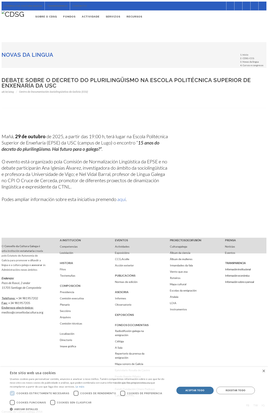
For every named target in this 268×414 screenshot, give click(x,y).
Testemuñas (67, 275)
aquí (121, 199)
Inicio (245, 54)
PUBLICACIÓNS (125, 275)
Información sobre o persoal (239, 281)
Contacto (79, 5)
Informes (120, 298)
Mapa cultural (178, 284)
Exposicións (122, 252)
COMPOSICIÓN (70, 285)
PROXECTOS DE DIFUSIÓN (185, 240)
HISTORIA (66, 263)
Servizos (113, 16)
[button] (90, 409)
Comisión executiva (72, 298)
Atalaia (174, 296)
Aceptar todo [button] (195, 390)
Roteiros (175, 278)
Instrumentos (178, 309)
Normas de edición (126, 281)
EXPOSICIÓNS (124, 314)
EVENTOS (121, 240)
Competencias (69, 246)
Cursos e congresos (252, 65)
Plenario (65, 304)
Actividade (90, 16)
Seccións (65, 311)
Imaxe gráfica (68, 346)
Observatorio (123, 304)
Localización (67, 333)
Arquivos (65, 317)
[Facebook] (222, 6)
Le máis (80, 386)
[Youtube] (246, 6)
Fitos (63, 269)
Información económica (237, 275)
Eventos (230, 252)
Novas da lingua (27, 55)
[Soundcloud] (238, 6)
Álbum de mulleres (181, 259)
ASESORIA (122, 292)
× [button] (263, 371)
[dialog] (134, 390)
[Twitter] (230, 6)
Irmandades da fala (181, 265)
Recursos (134, 16)
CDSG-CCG (248, 58)
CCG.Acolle (122, 259)
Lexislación (66, 252)
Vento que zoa (179, 271)
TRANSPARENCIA (235, 263)
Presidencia (67, 292)
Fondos (69, 16)
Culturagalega (178, 246)
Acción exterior (124, 265)
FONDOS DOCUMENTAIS (132, 325)
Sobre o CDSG (46, 16)
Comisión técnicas (71, 323)
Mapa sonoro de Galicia (129, 364)
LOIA (173, 303)
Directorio (66, 340)
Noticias (230, 246)
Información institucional (238, 269)
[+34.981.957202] (254, 6)
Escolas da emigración (183, 290)
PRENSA (230, 240)
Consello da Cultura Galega (23, 5)
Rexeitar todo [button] (235, 390)
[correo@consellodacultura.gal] (262, 6)
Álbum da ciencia (180, 252)
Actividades (122, 246)
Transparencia (57, 5)
